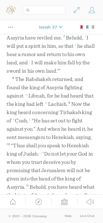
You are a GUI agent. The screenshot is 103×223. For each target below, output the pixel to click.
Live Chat (87, 216)
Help (68, 216)
